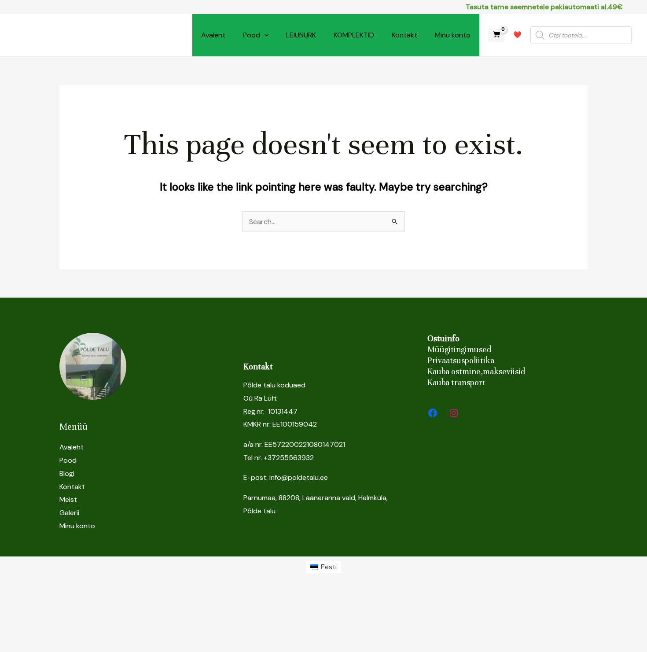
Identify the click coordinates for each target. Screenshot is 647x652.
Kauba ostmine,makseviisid (476, 371)
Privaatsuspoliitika (460, 360)
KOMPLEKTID (354, 35)
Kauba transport (456, 382)
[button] (264, 35)
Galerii (69, 512)
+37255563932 (289, 457)
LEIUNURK (301, 35)
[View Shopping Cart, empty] (496, 35)
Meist (68, 499)
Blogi (66, 473)
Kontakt (404, 35)
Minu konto (453, 35)
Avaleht (213, 35)
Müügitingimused (459, 349)
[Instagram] (453, 413)
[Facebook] (432, 413)
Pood (251, 35)
